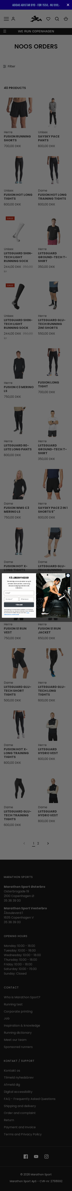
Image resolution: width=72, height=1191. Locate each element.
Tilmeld (18, 604)
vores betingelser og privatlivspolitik (16, 613)
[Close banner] (68, 5)
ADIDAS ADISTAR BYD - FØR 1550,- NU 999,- (36, 5)
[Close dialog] (68, 575)
